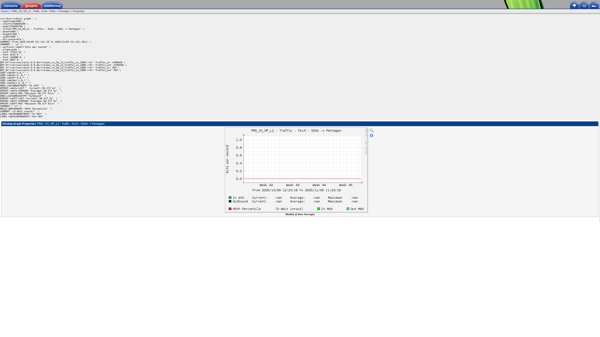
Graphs (5, 11)
